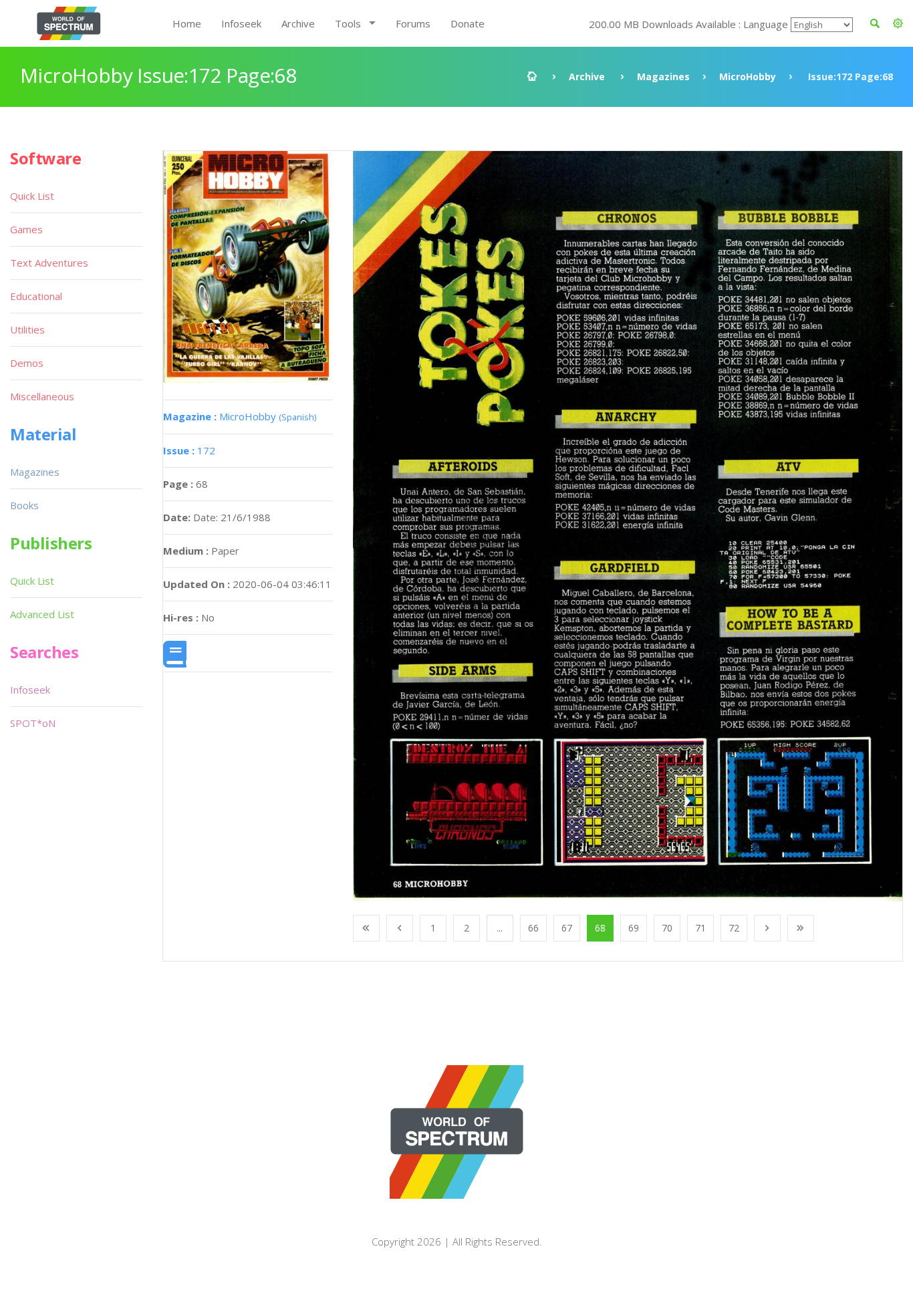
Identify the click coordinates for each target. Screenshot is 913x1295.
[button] (898, 23)
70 (667, 927)
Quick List (32, 195)
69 (633, 927)
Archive (298, 23)
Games (26, 229)
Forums (413, 23)
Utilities (27, 329)
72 (734, 927)
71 (700, 927)
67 (566, 927)
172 (189, 450)
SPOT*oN (32, 723)
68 (600, 927)
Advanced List (42, 614)
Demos (26, 363)
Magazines (663, 76)
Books (24, 505)
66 (533, 927)
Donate (467, 23)
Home (186, 23)
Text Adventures (49, 262)
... (500, 927)
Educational (36, 296)
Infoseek (241, 23)
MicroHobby (747, 76)
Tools (348, 23)
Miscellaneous (42, 396)
